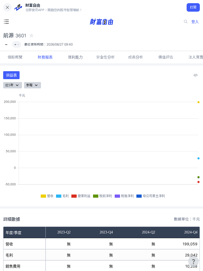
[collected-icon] (31, 35)
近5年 (9, 85)
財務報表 (45, 57)
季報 (29, 85)
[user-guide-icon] (193, 261)
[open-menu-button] (6, 22)
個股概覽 (15, 57)
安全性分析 (105, 57)
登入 (195, 21)
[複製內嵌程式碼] (195, 75)
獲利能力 (75, 57)
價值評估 (165, 57)
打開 (193, 7)
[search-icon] (185, 21)
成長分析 (135, 57)
